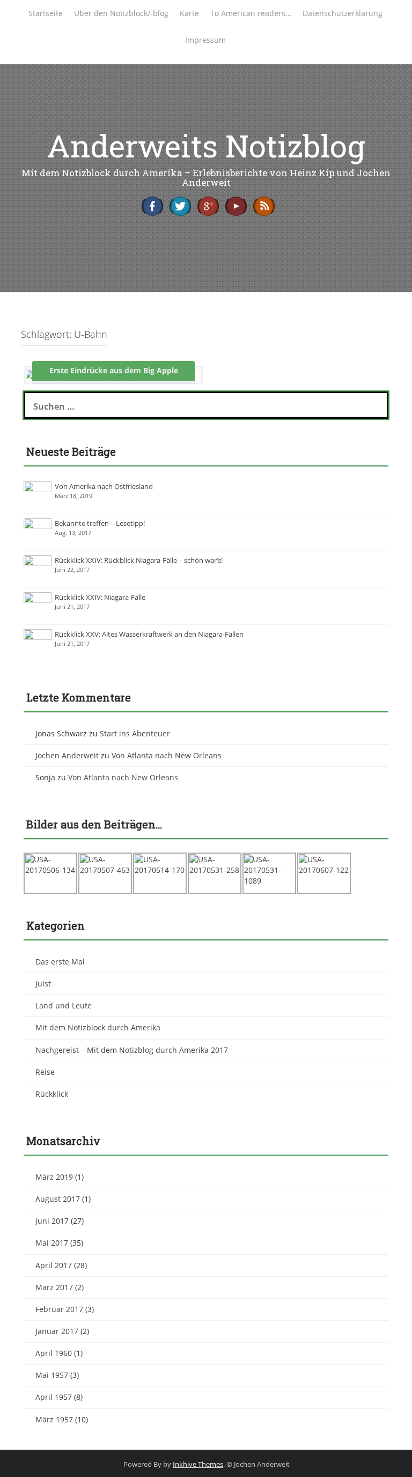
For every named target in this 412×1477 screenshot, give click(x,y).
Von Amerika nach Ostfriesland (104, 486)
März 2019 (54, 1177)
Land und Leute (63, 1005)
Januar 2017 (56, 1331)
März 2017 (54, 1287)
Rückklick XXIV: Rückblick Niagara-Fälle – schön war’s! (139, 560)
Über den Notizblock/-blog (121, 13)
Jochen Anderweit (67, 755)
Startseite (45, 13)
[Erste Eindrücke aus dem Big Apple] (94, 375)
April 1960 (53, 1353)
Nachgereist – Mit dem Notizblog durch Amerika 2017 (131, 1050)
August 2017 (57, 1199)
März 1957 (54, 1419)
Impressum (205, 40)
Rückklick (51, 1094)
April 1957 (53, 1397)
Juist (43, 983)
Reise (45, 1072)
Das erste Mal (60, 961)
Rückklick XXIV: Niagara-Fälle (100, 597)
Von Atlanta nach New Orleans (167, 755)
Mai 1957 (51, 1375)
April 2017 (53, 1265)
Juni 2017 (52, 1221)
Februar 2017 (59, 1309)
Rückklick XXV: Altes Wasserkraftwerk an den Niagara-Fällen (149, 634)
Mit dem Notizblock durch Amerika (97, 1027)
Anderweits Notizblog (206, 145)
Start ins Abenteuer (135, 733)
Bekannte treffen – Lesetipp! (100, 523)
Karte (189, 13)
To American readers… (250, 13)
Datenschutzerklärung (342, 13)
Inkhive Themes (198, 1464)
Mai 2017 (51, 1243)
